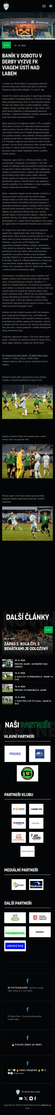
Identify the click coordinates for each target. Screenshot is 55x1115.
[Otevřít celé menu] (44, 6)
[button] (51, 6)
